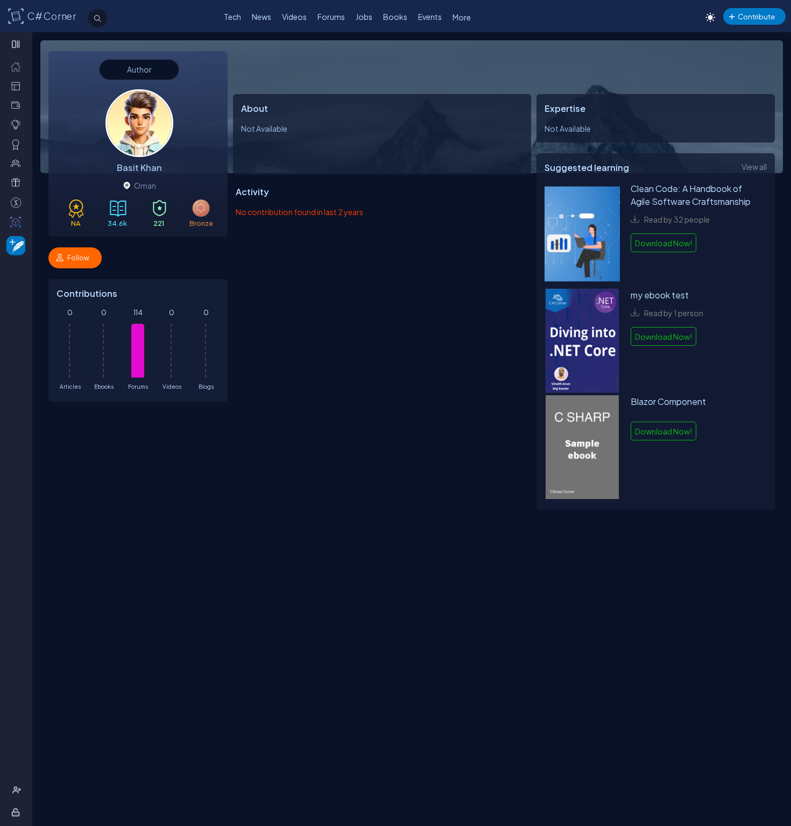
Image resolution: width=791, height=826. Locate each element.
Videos (294, 17)
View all (754, 167)
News (261, 17)
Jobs (364, 17)
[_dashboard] (18, 85)
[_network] (18, 163)
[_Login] (17, 812)
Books (395, 17)
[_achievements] (18, 144)
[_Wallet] (18, 105)
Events (430, 17)
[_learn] (18, 124)
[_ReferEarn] (18, 182)
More (462, 17)
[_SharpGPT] (18, 222)
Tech (232, 17)
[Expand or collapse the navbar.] (17, 44)
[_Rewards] (18, 202)
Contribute (756, 16)
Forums (331, 17)
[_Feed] (18, 66)
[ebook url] (582, 235)
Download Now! (663, 243)
